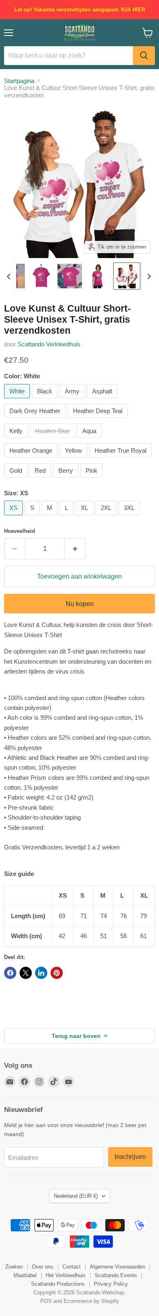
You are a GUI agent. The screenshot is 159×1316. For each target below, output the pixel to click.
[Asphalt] (103, 400)
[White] (18, 400)
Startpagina (19, 80)
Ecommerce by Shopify (91, 1301)
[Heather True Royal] (121, 459)
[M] (51, 517)
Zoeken (14, 1267)
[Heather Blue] (53, 439)
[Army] (73, 400)
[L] (67, 517)
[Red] (41, 479)
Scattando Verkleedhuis (49, 344)
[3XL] (130, 517)
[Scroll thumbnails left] (9, 276)
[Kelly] (17, 439)
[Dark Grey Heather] (36, 419)
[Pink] (92, 479)
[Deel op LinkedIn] (41, 973)
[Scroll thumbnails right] (147, 276)
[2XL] (107, 517)
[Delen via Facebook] (10, 973)
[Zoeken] (144, 55)
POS (46, 1301)
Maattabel (25, 1275)
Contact (71, 1267)
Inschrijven (130, 1156)
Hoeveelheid (19, 531)
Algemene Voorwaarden (117, 1267)
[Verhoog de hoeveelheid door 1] (75, 548)
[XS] (14, 517)
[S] (33, 517)
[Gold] (16, 479)
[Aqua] (90, 439)
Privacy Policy (111, 1284)
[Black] (46, 400)
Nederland (76, 1196)
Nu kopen (80, 603)
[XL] (85, 517)
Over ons (42, 1267)
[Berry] (66, 479)
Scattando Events (116, 1275)
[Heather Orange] (32, 459)
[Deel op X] (26, 973)
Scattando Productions (58, 1284)
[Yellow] (74, 459)
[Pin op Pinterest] (57, 973)
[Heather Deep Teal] (99, 419)
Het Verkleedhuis (66, 1275)
